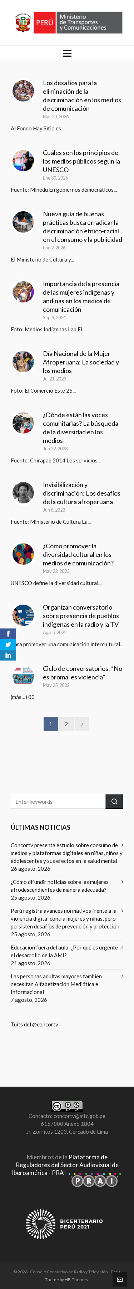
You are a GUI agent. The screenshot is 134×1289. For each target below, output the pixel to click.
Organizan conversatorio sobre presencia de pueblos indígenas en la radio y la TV (81, 615)
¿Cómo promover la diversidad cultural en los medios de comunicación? (78, 554)
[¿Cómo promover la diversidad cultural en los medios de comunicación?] (23, 554)
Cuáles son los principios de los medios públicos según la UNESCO (81, 161)
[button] (114, 801)
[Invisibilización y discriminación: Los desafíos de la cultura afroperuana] (23, 492)
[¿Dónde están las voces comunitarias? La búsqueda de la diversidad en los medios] (23, 422)
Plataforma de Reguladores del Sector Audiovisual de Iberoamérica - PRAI (65, 1164)
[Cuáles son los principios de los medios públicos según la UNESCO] (23, 160)
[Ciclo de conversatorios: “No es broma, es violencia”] (23, 676)
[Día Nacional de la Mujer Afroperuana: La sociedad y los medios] (23, 361)
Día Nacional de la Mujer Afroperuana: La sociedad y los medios (81, 362)
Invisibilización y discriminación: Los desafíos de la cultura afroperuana (81, 493)
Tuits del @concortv (34, 1024)
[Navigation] (67, 53)
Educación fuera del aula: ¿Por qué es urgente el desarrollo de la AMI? (64, 951)
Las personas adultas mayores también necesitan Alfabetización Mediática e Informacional (56, 984)
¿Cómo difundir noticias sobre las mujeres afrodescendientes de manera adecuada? (60, 886)
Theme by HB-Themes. (67, 1279)
